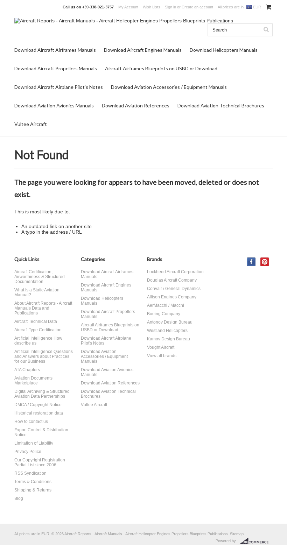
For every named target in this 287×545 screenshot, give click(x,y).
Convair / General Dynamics (174, 288)
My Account (128, 7)
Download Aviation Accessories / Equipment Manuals (169, 87)
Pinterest (264, 261)
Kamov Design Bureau (168, 339)
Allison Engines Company (171, 297)
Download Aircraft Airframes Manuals (55, 50)
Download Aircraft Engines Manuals (143, 50)
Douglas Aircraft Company (172, 280)
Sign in (170, 7)
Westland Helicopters (167, 330)
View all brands (161, 355)
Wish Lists (151, 7)
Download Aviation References (135, 105)
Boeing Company (163, 313)
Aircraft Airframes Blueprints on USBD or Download (161, 68)
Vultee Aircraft (30, 124)
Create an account (197, 7)
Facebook (251, 261)
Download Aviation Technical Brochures (220, 105)
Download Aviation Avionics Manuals (54, 105)
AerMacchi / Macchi (165, 305)
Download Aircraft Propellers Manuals (55, 68)
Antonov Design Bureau (169, 322)
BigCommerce (256, 541)
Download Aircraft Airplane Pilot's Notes (58, 87)
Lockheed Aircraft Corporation (175, 271)
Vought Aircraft (160, 347)
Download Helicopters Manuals (224, 50)
